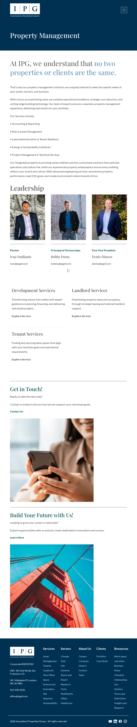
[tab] (67, 270)
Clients (101, 648)
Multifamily (67, 693)
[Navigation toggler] (124, 10)
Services (49, 648)
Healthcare (66, 703)
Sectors (66, 648)
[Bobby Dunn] (68, 217)
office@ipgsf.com (19, 696)
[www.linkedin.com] (115, 721)
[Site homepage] (25, 10)
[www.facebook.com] (120, 721)
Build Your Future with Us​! (41, 515)
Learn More (17, 537)
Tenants (47, 665)
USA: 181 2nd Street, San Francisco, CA (23, 672)
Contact (83, 670)
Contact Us (16, 411)
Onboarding (120, 679)
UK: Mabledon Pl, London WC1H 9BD (23, 682)
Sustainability (50, 703)
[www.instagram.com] (125, 721)
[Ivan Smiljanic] (27, 217)
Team (81, 675)
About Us (85, 648)
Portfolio (101, 656)
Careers (83, 656)
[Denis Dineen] (109, 217)
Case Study (102, 661)
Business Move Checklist (119, 670)
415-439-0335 (17, 689)
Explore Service (21, 316)
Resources (120, 648)
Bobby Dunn (60, 256)
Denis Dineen (102, 256)
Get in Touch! (26, 388)
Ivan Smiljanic (21, 256)
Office (64, 698)
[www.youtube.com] (110, 721)
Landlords (48, 670)
